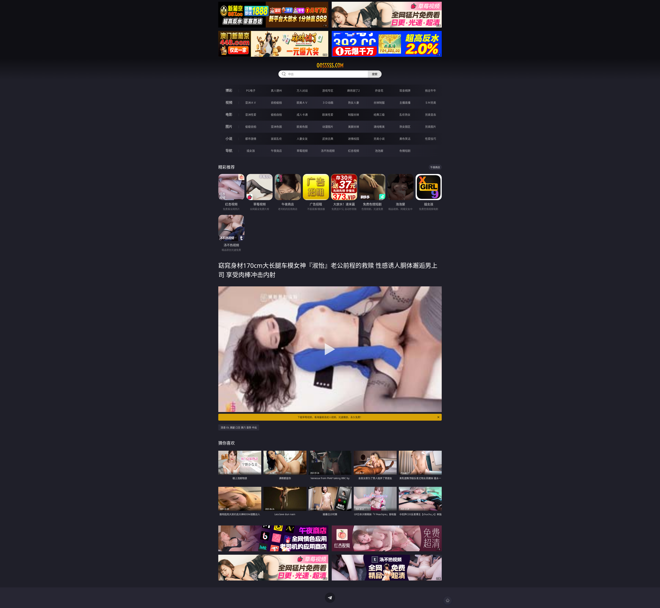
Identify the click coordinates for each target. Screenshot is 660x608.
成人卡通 (302, 115)
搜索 (374, 74)
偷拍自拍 (276, 115)
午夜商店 (276, 151)
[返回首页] (447, 600)
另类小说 (379, 139)
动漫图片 (327, 127)
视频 (229, 102)
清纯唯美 (379, 127)
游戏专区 (327, 90)
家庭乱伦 (276, 139)
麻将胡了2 (353, 90)
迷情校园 (353, 139)
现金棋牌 (404, 90)
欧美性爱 (327, 115)
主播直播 (404, 103)
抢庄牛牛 (430, 90)
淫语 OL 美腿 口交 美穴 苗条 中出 (239, 427)
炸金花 (379, 90)
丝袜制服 (379, 103)
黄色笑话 (404, 139)
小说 (229, 138)
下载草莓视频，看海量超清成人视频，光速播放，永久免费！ (330, 417)
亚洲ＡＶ (250, 103)
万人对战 (302, 90)
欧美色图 (302, 127)
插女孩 (251, 151)
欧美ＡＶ (302, 103)
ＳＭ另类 (430, 103)
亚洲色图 (276, 127)
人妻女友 (302, 139)
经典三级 (379, 115)
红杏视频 (353, 151)
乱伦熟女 (404, 115)
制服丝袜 (353, 115)
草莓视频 (302, 151)
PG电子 (250, 90)
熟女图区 (404, 127)
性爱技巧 (430, 139)
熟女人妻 (353, 103)
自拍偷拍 (276, 103)
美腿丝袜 (353, 127)
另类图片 (430, 127)
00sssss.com (330, 65)
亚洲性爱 (250, 115)
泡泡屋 (379, 151)
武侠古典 (327, 139)
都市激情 (250, 139)
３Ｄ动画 (327, 103)
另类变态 (430, 115)
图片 (229, 126)
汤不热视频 (328, 151)
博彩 (229, 90)
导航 (229, 150)
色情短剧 (404, 151)
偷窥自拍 (250, 127)
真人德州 (276, 90)
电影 (229, 114)
